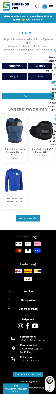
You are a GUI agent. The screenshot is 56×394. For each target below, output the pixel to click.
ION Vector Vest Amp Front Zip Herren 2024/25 (14, 152)
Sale (40, 76)
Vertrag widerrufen (28, 374)
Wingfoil (40, 65)
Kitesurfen (14, 65)
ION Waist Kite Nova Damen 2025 (41, 150)
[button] (16, 388)
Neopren (14, 76)
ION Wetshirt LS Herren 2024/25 (15, 200)
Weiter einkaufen (28, 218)
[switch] (49, 391)
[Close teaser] (30, 382)
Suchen (28, 96)
